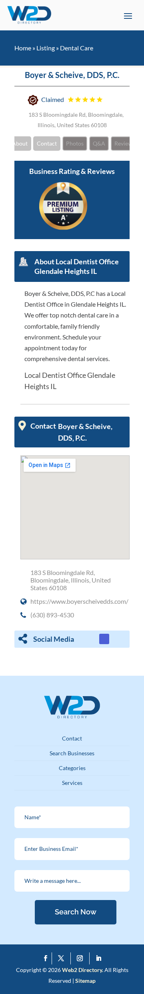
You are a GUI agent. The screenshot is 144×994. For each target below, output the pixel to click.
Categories (72, 767)
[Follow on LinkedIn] (99, 958)
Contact (47, 143)
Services (72, 782)
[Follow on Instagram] (82, 958)
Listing (45, 48)
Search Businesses (72, 753)
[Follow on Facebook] (46, 958)
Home (22, 48)
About (20, 143)
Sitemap (85, 980)
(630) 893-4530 (52, 615)
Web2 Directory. (82, 969)
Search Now (75, 912)
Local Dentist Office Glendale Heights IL (69, 380)
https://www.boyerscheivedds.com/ (79, 601)
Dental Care (76, 48)
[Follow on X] (63, 958)
